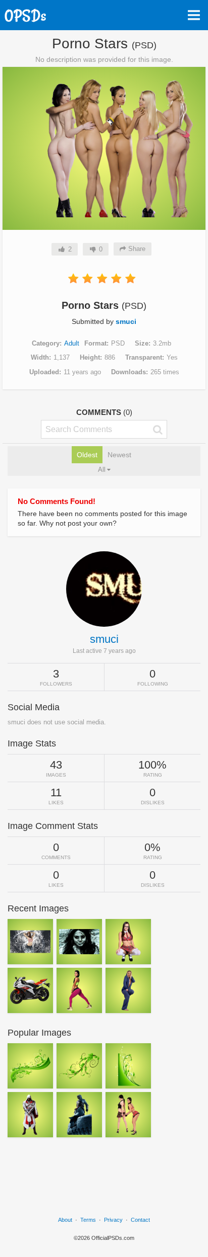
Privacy (113, 1220)
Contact (140, 1220)
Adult (71, 343)
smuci (126, 321)
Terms (88, 1220)
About (65, 1220)
